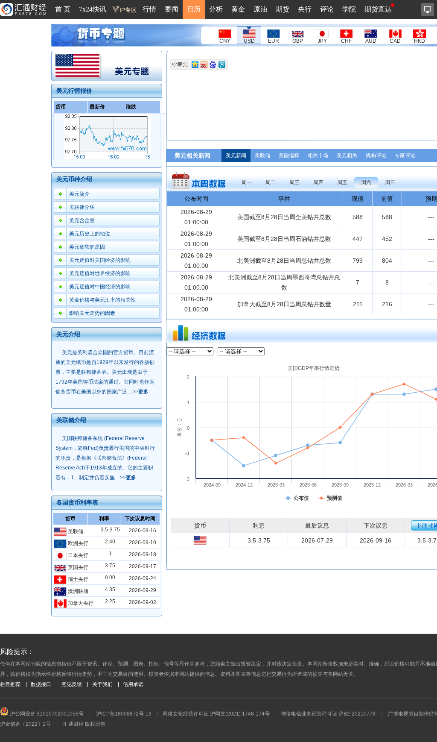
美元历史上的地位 (89, 234)
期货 (282, 9)
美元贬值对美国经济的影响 (100, 260)
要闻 (171, 9)
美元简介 (79, 194)
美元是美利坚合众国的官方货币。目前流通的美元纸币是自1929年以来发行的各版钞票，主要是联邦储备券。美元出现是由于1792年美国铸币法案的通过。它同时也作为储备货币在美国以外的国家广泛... (104, 372)
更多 (143, 392)
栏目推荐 (10, 684)
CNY (224, 41)
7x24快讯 (92, 9)
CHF (346, 41)
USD (249, 41)
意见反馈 (71, 684)
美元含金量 (82, 220)
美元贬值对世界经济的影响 (100, 273)
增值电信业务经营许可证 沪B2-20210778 (328, 714)
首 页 (62, 9)
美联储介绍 (82, 207)
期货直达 (378, 9)
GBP (297, 41)
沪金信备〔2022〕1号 (25, 724)
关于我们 (102, 684)
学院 (349, 9)
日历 (194, 9)
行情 (149, 9)
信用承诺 (133, 684)
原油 (260, 9)
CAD (395, 41)
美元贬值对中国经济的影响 (100, 287)
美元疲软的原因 (87, 247)
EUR (273, 41)
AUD (370, 41)
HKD (419, 41)
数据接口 (41, 684)
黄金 (238, 9)
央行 (305, 9)
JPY (322, 41)
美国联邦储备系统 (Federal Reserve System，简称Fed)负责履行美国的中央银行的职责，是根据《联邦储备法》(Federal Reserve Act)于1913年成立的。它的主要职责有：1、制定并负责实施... (105, 458)
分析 (216, 9)
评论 (327, 9)
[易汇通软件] (427, 9)
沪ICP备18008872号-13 (123, 714)
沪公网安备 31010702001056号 (46, 714)
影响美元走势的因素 (92, 313)
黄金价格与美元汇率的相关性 (102, 300)
